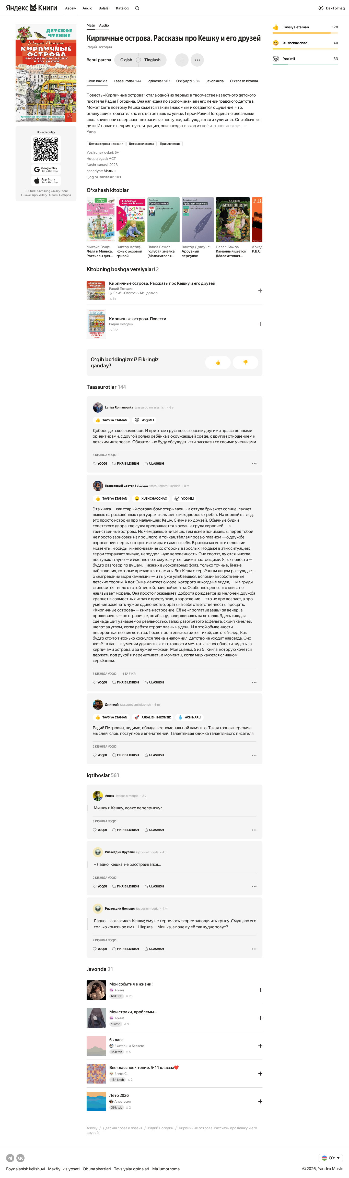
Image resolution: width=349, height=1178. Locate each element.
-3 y (171, 407)
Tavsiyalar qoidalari (131, 1169)
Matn (91, 25)
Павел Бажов (158, 247)
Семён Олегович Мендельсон (136, 293)
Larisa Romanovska (119, 407)
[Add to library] (260, 291)
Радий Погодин (99, 47)
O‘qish (126, 59)
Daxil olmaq (335, 8)
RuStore (30, 191)
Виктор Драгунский (199, 247)
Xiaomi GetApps (60, 195)
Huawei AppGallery (34, 195)
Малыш (110, 171)
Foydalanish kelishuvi (25, 1169)
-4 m (164, 852)
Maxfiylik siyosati (64, 1169)
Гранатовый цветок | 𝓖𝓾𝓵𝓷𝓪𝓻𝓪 (126, 486)
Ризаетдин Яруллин (120, 852)
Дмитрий (112, 704)
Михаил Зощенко (101, 247)
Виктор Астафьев (132, 247)
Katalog (122, 8)
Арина (109, 796)
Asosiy (70, 8)
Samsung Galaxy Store (52, 191)
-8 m (186, 486)
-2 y (143, 796)
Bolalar (104, 8)
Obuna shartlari (97, 1169)
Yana (91, 131)
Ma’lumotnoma (166, 1169)
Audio (87, 8)
